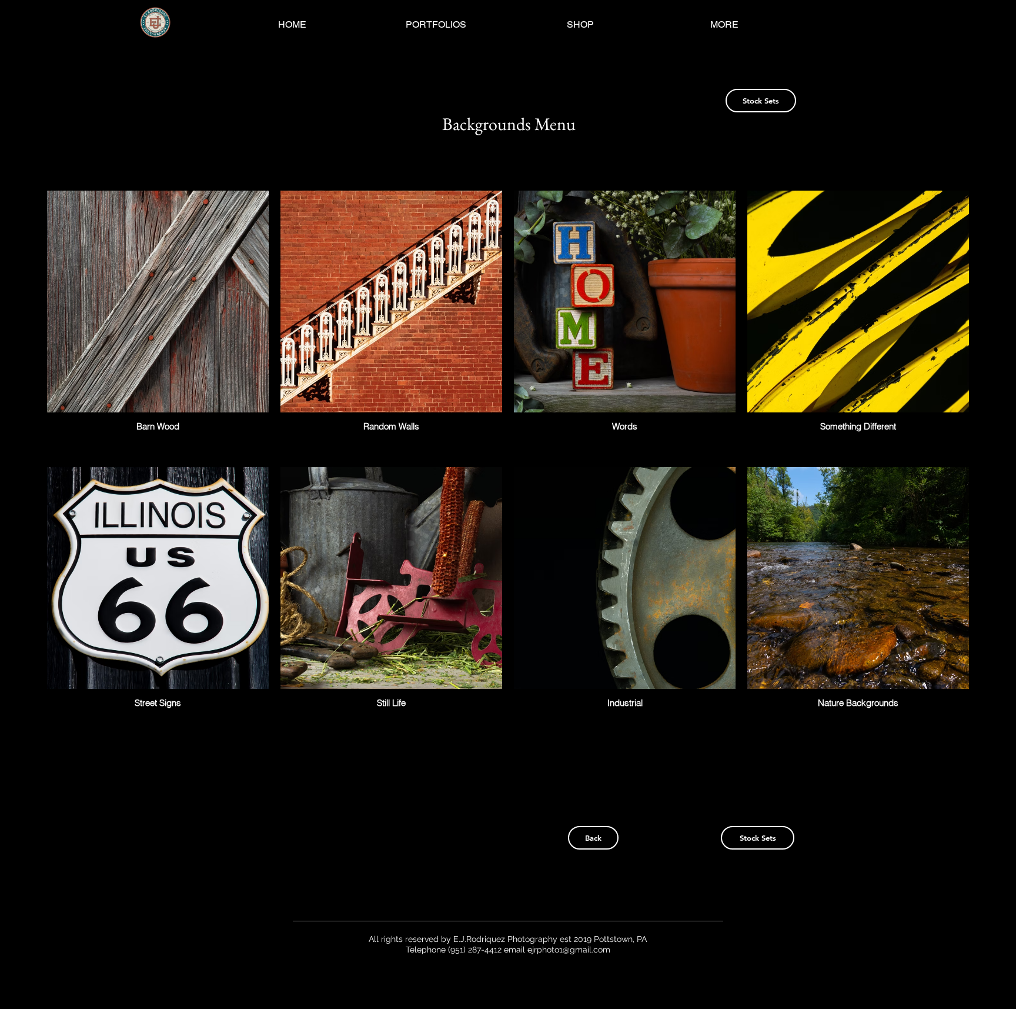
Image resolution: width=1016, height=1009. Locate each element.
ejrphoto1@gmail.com (568, 949)
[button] (436, 24)
